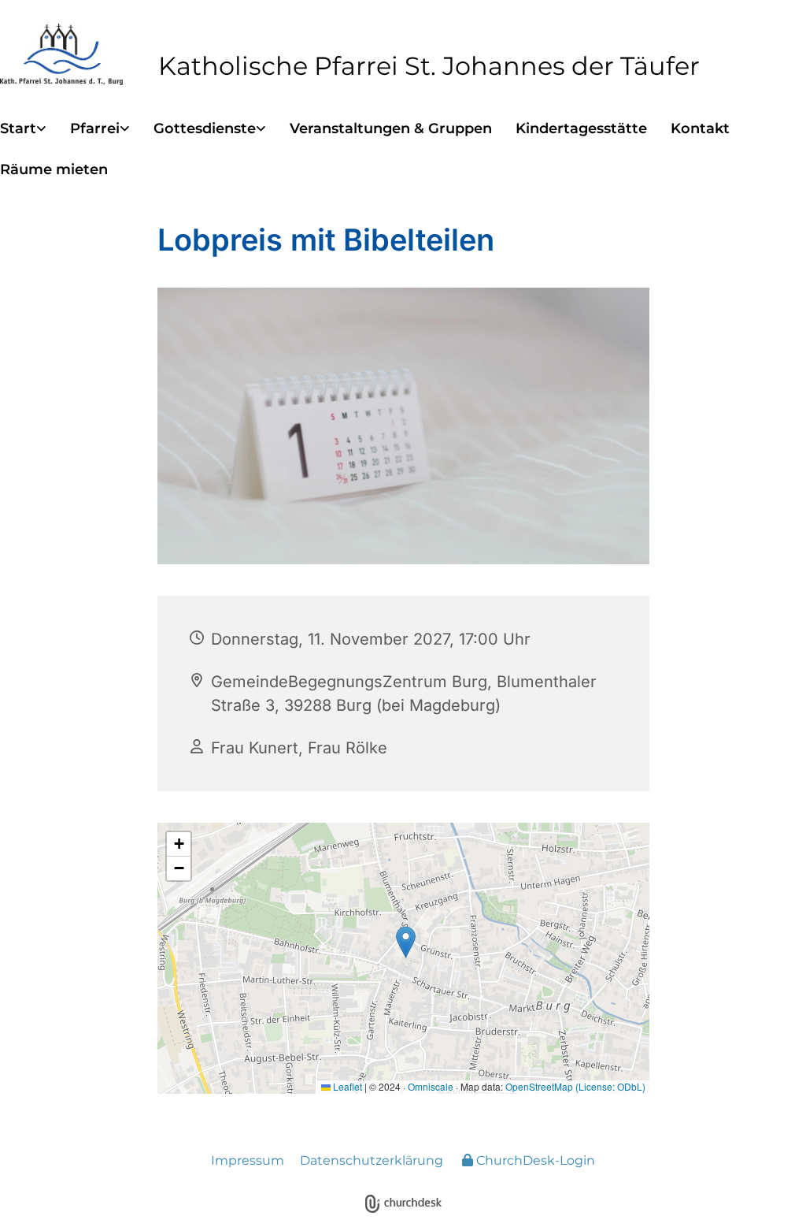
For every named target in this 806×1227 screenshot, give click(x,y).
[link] (35, 129)
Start (18, 128)
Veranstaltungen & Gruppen (391, 128)
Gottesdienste (204, 128)
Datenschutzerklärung (371, 1160)
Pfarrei (95, 128)
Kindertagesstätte (581, 128)
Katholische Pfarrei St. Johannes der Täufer (429, 65)
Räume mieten (54, 169)
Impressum (247, 1160)
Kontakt (700, 128)
